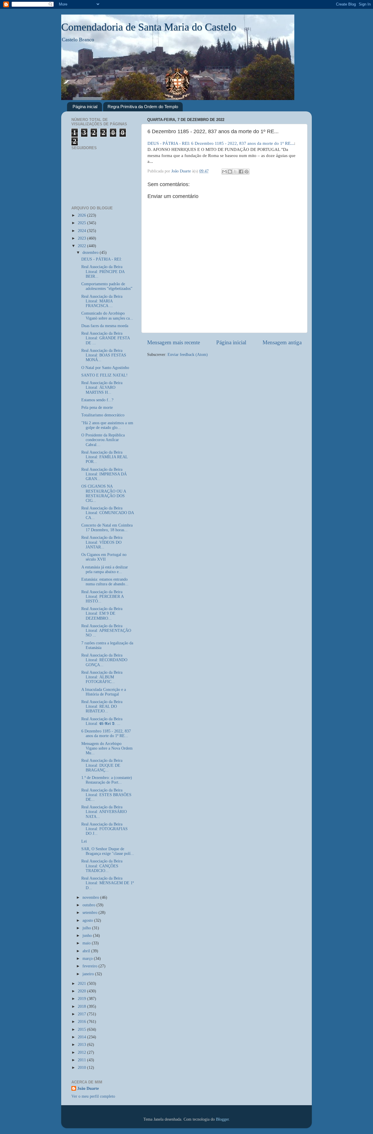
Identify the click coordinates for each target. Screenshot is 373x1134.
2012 (82, 1052)
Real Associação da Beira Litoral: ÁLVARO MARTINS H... (101, 387)
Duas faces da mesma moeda (104, 326)
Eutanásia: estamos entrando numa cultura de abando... (105, 581)
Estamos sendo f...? (97, 400)
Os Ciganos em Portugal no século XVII (103, 556)
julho (87, 928)
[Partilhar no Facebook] (241, 171)
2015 (82, 1029)
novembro (91, 897)
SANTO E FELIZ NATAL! (104, 375)
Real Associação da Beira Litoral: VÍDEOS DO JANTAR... (101, 542)
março (88, 958)
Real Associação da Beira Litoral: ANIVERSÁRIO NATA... (104, 812)
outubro (89, 905)
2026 (82, 215)
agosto (88, 920)
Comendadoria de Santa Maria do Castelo (148, 27)
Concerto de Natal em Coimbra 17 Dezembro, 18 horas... (107, 527)
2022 (82, 246)
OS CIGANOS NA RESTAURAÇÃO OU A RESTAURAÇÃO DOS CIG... (103, 493)
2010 (82, 1067)
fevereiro (90, 966)
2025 (82, 223)
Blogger (222, 1119)
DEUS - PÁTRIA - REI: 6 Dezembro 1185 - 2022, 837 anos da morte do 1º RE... (220, 143)
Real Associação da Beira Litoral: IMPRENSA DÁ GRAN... (104, 474)
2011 (82, 1060)
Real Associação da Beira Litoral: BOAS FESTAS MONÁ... (103, 355)
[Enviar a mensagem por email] (224, 171)
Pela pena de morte (97, 407)
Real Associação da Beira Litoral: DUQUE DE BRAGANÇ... (101, 765)
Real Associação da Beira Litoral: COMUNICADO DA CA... (107, 513)
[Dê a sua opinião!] (230, 171)
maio (87, 943)
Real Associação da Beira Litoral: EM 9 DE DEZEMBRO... (101, 613)
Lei (84, 841)
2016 (82, 1021)
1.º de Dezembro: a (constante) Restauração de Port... (106, 779)
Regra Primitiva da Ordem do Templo (143, 106)
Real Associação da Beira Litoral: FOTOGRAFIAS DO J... (104, 829)
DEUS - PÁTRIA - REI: (102, 259)
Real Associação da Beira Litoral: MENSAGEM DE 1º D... (107, 883)
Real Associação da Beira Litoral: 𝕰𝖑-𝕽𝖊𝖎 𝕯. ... (101, 721)
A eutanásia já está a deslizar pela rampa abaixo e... (104, 569)
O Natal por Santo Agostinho (105, 367)
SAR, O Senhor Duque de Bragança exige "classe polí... (107, 851)
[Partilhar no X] (235, 171)
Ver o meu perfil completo (93, 1096)
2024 (82, 231)
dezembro (91, 252)
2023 (82, 238)
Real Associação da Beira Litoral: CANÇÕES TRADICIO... (101, 866)
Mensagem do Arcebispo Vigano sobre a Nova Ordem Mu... (107, 748)
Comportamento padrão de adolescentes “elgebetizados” (106, 286)
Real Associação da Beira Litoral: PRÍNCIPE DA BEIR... (102, 271)
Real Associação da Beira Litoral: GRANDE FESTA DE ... (105, 338)
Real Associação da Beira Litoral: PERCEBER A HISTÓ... (102, 596)
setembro (90, 912)
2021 (82, 983)
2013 (82, 1044)
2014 (82, 1037)
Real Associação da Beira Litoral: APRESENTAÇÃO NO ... (106, 630)
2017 (82, 1014)
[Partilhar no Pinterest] (246, 171)
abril (86, 951)
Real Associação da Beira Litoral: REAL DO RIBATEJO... (101, 706)
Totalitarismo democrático (102, 415)
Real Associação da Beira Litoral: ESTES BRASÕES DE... (106, 795)
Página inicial (85, 106)
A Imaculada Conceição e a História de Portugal (103, 691)
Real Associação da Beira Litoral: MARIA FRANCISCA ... (101, 301)
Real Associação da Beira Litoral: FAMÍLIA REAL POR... (104, 457)
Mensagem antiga (282, 342)
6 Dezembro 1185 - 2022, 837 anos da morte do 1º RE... (106, 733)
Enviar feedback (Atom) (188, 354)
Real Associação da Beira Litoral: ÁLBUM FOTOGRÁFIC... (101, 677)
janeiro (88, 974)
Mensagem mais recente (173, 342)
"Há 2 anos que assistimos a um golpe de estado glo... (107, 425)
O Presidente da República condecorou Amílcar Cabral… (103, 440)
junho (87, 935)
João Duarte (88, 1088)
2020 (82, 991)
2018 (82, 1006)
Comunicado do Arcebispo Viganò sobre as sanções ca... (107, 315)
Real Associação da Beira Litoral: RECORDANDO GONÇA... (104, 660)
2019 (82, 998)
